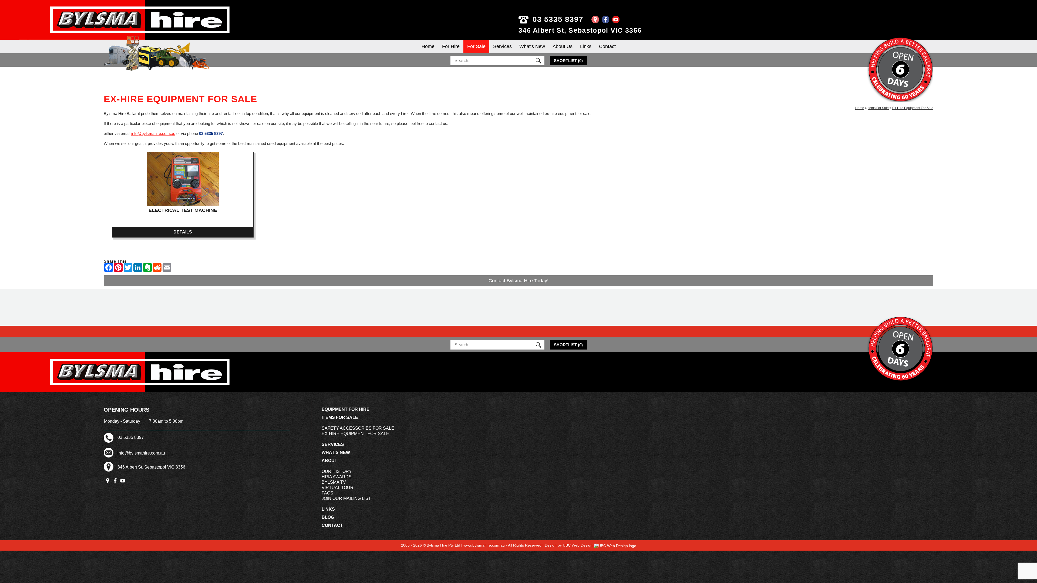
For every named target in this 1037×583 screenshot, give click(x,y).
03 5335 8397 (558, 19)
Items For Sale (878, 108)
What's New (532, 46)
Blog (328, 517)
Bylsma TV (334, 482)
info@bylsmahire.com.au (153, 133)
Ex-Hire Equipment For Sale (912, 108)
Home (428, 46)
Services (502, 46)
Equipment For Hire (345, 409)
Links (585, 46)
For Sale (476, 46)
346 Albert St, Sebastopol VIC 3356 (580, 30)
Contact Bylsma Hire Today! (518, 280)
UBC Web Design (577, 545)
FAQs (327, 493)
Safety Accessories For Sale (358, 428)
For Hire (451, 46)
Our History (337, 471)
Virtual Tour (337, 487)
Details (182, 232)
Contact (607, 46)
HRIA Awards (337, 476)
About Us (563, 46)
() (568, 60)
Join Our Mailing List (346, 498)
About (329, 460)
